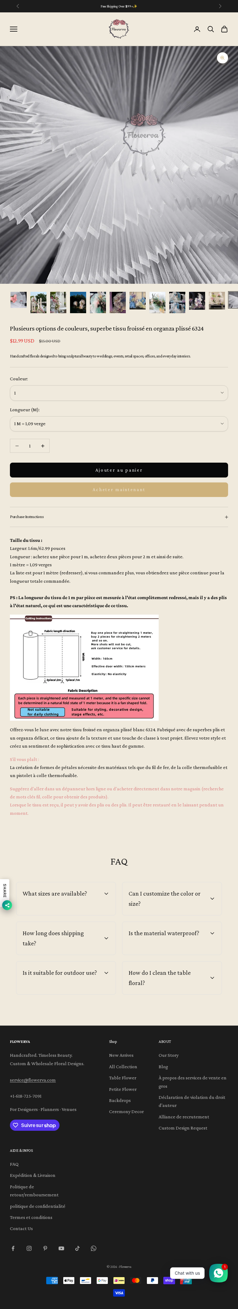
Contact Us (21, 1228)
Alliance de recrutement (184, 1116)
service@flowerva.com (33, 1079)
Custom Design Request (183, 1127)
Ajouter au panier (119, 470)
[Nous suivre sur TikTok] (77, 1248)
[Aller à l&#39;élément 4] (78, 302)
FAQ (14, 1164)
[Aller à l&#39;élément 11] (217, 300)
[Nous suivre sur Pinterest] (45, 1248)
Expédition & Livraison (32, 1175)
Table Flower (122, 1077)
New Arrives (121, 1055)
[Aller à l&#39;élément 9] (177, 302)
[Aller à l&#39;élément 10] (197, 301)
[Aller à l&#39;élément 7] (137, 300)
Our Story (168, 1055)
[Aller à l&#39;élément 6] (117, 302)
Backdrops (120, 1100)
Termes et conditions (31, 1217)
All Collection (123, 1066)
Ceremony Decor (126, 1111)
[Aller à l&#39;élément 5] (98, 302)
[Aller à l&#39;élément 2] (38, 302)
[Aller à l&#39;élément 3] (58, 302)
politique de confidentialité (37, 1206)
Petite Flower (123, 1089)
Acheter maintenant (119, 489)
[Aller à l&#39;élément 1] (18, 300)
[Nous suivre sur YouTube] (61, 1248)
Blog (163, 1066)
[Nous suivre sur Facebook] (13, 1248)
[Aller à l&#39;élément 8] (157, 302)
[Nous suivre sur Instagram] (29, 1248)
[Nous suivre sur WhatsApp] (93, 1248)
